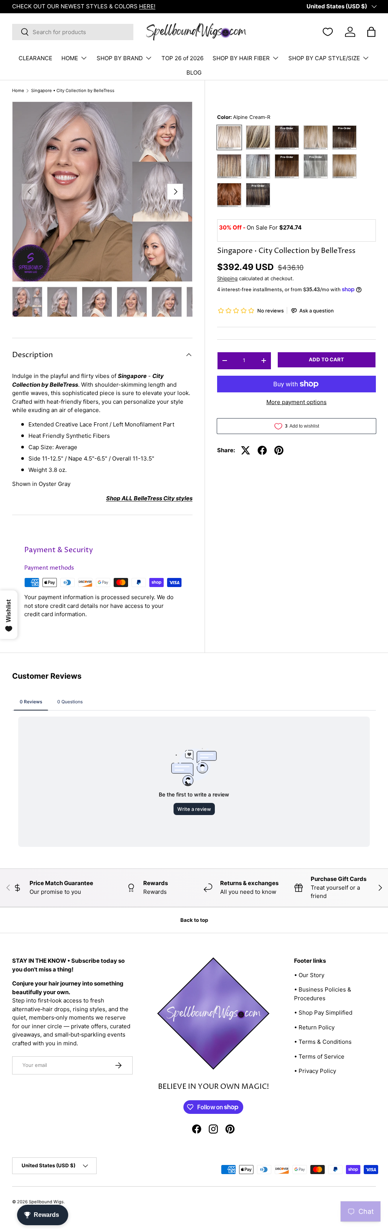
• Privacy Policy (315, 1070)
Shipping (227, 278)
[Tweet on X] (245, 450)
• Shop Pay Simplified (323, 1012)
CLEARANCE (35, 58)
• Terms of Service (319, 1056)
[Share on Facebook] (262, 450)
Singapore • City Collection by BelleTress (72, 91)
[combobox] (72, 32)
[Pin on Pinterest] (279, 450)
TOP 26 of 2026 (182, 58)
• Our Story (309, 975)
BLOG (194, 72)
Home (18, 91)
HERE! (147, 6)
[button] (371, 31)
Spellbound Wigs (46, 1201)
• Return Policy (314, 1027)
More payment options (296, 402)
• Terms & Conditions (323, 1041)
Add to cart (326, 359)
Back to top (194, 920)
